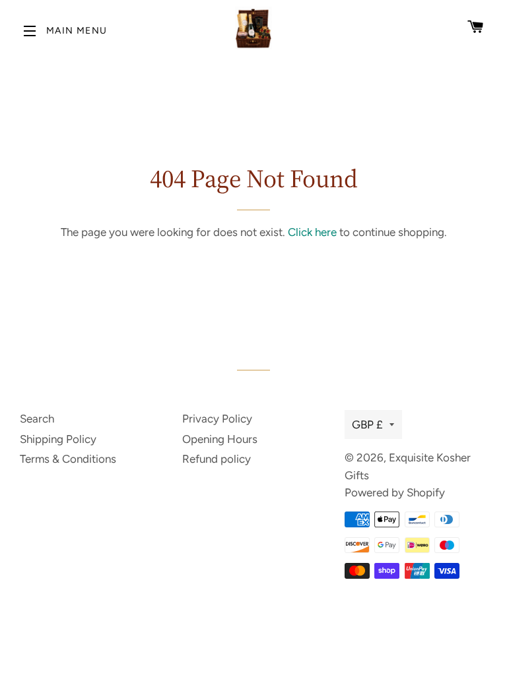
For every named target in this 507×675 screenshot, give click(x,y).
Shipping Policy (58, 439)
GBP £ (367, 424)
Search (37, 418)
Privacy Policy (217, 418)
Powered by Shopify (395, 492)
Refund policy (216, 458)
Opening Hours (219, 439)
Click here (312, 232)
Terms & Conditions (68, 458)
